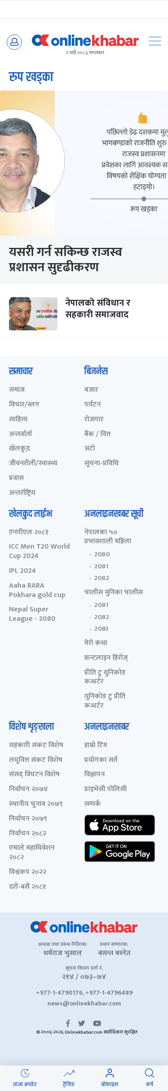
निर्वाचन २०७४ (28, 789)
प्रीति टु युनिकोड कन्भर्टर (104, 677)
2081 (101, 566)
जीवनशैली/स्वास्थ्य (33, 463)
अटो (89, 449)
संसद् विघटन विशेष (34, 774)
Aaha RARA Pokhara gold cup (37, 590)
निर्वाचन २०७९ (28, 819)
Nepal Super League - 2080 (32, 614)
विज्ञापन (94, 774)
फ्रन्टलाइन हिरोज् (106, 658)
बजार (91, 390)
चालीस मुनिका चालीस (113, 592)
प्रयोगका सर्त (100, 760)
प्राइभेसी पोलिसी (105, 789)
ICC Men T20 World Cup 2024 (39, 551)
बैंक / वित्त (97, 434)
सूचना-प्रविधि (101, 463)
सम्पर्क (92, 804)
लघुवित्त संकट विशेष (35, 760)
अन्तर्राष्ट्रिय (22, 493)
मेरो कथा (95, 643)
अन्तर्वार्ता (20, 434)
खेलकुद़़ (19, 449)
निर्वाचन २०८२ (27, 834)
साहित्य (18, 419)
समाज (17, 390)
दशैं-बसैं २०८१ (27, 887)
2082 (101, 578)
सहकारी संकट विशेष (36, 745)
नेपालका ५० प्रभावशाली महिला (107, 537)
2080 (102, 554)
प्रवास (16, 478)
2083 (101, 628)
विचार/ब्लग (24, 405)
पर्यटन (92, 405)
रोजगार (93, 419)
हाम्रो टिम (95, 745)
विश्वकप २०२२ (27, 872)
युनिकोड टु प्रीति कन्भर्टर (104, 701)
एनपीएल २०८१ (29, 532)
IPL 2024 (22, 571)
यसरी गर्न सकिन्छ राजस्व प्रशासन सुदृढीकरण (65, 260)
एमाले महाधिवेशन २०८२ (32, 853)
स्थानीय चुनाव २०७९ (36, 804)
